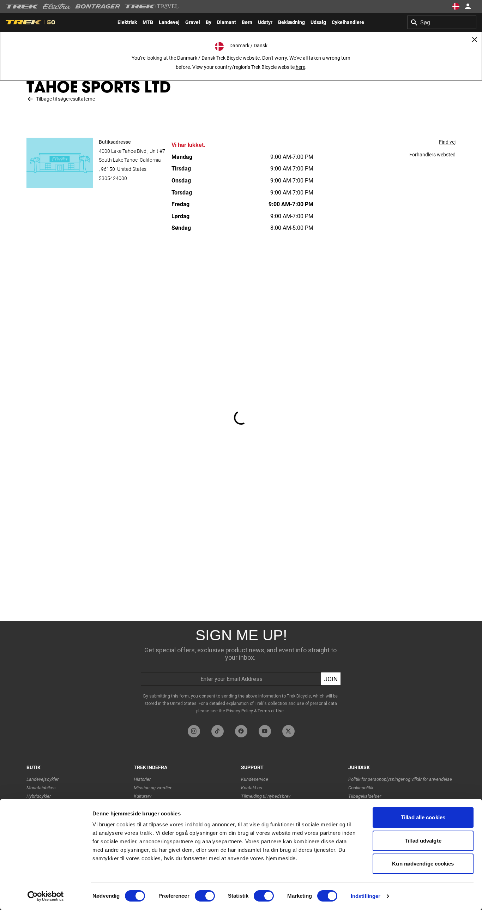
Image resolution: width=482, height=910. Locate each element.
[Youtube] (265, 731)
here (300, 67)
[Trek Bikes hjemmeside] (22, 6)
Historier (142, 779)
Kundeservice (254, 779)
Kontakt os (251, 787)
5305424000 (113, 178)
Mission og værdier (152, 787)
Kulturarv (142, 796)
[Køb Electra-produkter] (57, 6)
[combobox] (441, 22)
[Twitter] (288, 731)
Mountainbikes (41, 787)
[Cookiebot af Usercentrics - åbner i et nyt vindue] (46, 896)
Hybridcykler (38, 796)
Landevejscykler (42, 779)
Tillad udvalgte (423, 841)
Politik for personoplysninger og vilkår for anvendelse (400, 779)
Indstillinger (365, 896)
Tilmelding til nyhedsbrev (265, 796)
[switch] (205, 896)
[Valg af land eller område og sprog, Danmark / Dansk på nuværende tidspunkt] (455, 6)
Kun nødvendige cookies (423, 864)
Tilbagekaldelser (364, 796)
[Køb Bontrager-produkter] (97, 6)
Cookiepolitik (360, 787)
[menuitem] (127, 22)
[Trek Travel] (152, 6)
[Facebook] (241, 731)
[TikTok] (217, 731)
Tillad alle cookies (423, 817)
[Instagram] (194, 731)
